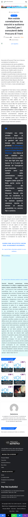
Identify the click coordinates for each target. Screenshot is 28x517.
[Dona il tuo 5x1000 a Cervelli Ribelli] (14, 6)
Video (2, 467)
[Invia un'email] (10, 37)
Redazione (8, 37)
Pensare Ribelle (5, 457)
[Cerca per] (26, 2)
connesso (9, 432)
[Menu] (2, 2)
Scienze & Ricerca (5, 462)
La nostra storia (5, 477)
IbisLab (24, 506)
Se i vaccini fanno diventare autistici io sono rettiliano (15, 279)
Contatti (3, 482)
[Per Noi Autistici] (8, 1)
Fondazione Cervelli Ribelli (7, 479)
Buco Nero (16, 12)
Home (11, 12)
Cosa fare (3, 460)
